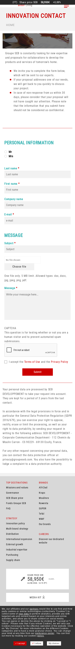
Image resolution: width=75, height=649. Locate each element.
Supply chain (13, 560)
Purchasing (12, 554)
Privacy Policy (59, 361)
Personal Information (29, 142)
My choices (54, 643)
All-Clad (43, 487)
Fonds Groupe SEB (16, 503)
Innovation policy (15, 523)
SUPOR (42, 508)
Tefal (41, 513)
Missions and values (17, 487)
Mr (10, 151)
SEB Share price (14, 498)
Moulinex (44, 498)
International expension (19, 539)
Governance (12, 492)
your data (24, 614)
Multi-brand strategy (17, 528)
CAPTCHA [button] (10, 328)
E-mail (8, 214)
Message (13, 235)
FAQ (8, 508)
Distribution (12, 533)
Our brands (45, 524)
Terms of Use (32, 361)
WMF (41, 518)
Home (10, 25)
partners (34, 609)
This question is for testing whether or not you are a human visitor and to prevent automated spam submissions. (36, 335)
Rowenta (43, 503)
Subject (8, 243)
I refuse (37, 643)
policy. (40, 636)
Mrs (11, 156)
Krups (42, 492)
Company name (13, 199)
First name (10, 183)
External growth (14, 544)
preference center (44, 633)
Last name (10, 168)
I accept (21, 643)
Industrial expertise (16, 549)
